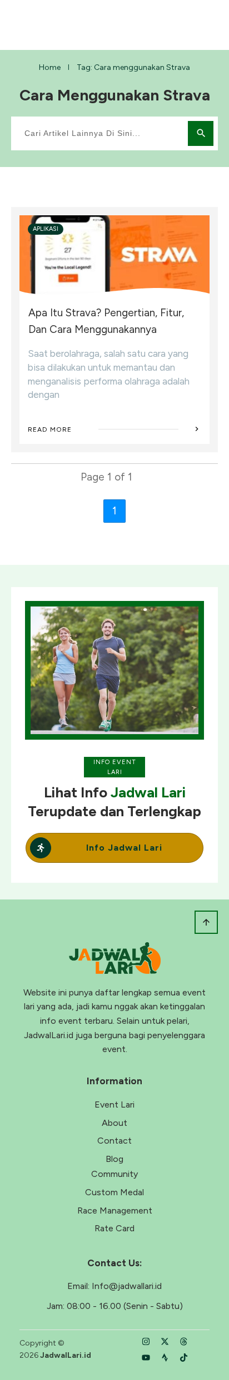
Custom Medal (114, 1192)
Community (114, 1174)
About (114, 1123)
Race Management (114, 1210)
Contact (114, 1140)
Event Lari (114, 1104)
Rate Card (114, 1228)
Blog (114, 1159)
